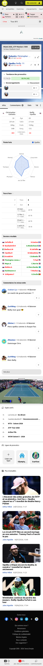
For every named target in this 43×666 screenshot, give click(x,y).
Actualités (10, 9)
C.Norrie (34, 264)
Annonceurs (21, 628)
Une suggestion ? (21, 643)
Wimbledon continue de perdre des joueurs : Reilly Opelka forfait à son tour (19, 600)
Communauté (36, 664)
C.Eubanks (34, 256)
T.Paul (35, 260)
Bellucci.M (9, 249)
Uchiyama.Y (9, 274)
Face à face (7, 193)
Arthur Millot (7, 507)
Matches (20, 9)
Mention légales (21, 637)
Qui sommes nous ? (21, 626)
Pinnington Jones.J (12, 260)
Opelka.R (8, 253)
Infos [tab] (4, 105)
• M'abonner (31, 290)
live (5, 22)
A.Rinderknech (32, 246)
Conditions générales (21, 631)
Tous (14, 22)
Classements (31, 9)
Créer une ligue (8, 460)
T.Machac (34, 271)
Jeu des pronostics (21, 664)
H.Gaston (34, 242)
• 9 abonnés (22, 290)
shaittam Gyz (13, 290)
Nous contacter (21, 640)
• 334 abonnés (21, 306)
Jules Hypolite (8, 540)
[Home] (2, 9)
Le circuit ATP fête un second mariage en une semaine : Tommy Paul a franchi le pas (21, 534)
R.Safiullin (34, 249)
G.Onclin (34, 274)
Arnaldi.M (9, 256)
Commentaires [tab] (16, 105)
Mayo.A (8, 264)
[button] (21, 3)
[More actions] (40, 105)
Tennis (6, 664)
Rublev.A (8, 267)
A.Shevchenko (32, 267)
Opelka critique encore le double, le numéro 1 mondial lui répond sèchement (20, 567)
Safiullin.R (9, 242)
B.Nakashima (33, 253)
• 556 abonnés (21, 340)
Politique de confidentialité (21, 634)
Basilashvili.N (10, 246)
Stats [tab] (29, 105)
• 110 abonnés (20, 323)
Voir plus (6, 372)
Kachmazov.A (10, 271)
